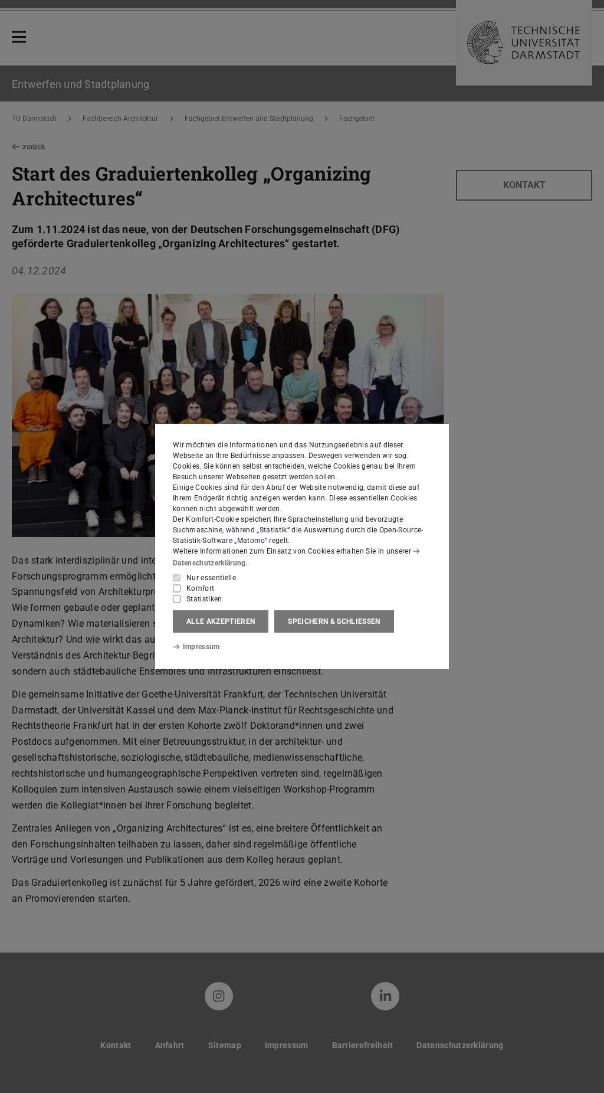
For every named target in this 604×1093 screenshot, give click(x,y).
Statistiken (204, 599)
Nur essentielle (211, 578)
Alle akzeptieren (220, 621)
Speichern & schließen (334, 621)
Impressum (201, 647)
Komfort (200, 588)
